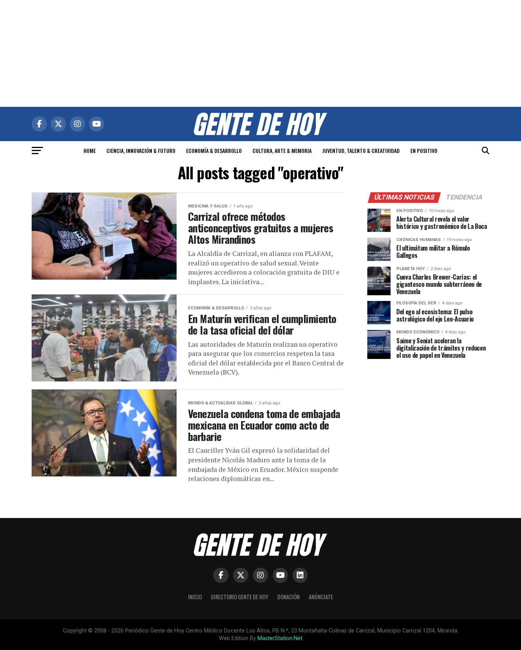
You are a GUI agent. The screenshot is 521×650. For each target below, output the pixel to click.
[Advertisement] (260, 53)
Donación (288, 597)
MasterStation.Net (279, 638)
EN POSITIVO (423, 150)
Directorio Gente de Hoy (239, 597)
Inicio (195, 597)
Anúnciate (321, 597)
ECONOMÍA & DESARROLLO (214, 150)
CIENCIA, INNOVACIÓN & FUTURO (140, 150)
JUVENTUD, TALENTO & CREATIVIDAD (361, 150)
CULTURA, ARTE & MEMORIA (282, 150)
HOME (90, 150)
